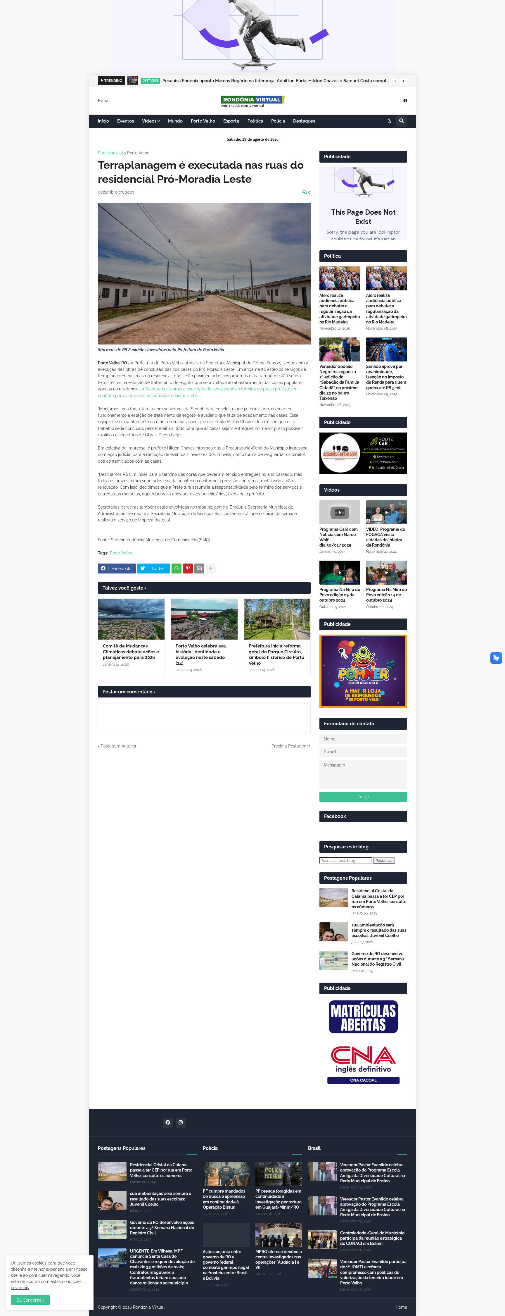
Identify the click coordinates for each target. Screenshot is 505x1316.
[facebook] (405, 100)
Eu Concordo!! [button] (30, 1300)
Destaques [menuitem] (304, 121)
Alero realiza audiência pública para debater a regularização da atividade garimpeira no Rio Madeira (339, 308)
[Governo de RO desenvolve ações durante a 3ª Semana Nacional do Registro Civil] (333, 960)
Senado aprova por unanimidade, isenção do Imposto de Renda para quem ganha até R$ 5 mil (386, 377)
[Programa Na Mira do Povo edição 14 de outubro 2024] (386, 573)
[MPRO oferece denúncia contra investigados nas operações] (278, 1235)
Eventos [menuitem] (125, 121)
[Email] (199, 568)
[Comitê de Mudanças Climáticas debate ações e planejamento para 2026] (131, 619)
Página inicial (110, 153)
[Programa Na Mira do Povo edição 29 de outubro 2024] (339, 573)
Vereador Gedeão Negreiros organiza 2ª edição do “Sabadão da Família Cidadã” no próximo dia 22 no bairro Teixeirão (339, 382)
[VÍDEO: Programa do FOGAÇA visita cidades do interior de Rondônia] (386, 512)
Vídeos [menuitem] (149, 121)
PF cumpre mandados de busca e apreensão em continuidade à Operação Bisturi (224, 1199)
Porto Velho (138, 153)
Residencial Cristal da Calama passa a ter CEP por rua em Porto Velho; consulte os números (379, 898)
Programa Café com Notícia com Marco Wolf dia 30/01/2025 (338, 537)
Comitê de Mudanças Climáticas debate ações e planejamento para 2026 (131, 651)
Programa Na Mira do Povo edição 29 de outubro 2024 (339, 594)
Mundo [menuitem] (175, 121)
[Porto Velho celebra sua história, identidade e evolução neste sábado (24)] (204, 619)
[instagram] (181, 1123)
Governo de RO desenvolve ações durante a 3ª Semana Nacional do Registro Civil (378, 959)
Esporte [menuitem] (231, 121)
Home (103, 100)
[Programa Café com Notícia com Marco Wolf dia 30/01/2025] (339, 512)
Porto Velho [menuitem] (203, 121)
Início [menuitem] (103, 121)
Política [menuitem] (255, 121)
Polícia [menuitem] (278, 121)
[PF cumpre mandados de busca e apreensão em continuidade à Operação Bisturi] (226, 1174)
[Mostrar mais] (211, 568)
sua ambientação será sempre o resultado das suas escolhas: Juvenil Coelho (379, 930)
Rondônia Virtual (149, 1307)
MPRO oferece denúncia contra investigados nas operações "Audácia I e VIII (278, 1259)
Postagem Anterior (118, 746)
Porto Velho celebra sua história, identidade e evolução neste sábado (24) (201, 654)
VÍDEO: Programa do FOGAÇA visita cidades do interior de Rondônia (385, 537)
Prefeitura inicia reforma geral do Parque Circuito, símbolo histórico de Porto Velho (276, 654)
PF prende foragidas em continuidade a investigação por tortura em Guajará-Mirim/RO (278, 1199)
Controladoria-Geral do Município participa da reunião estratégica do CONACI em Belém (372, 1238)
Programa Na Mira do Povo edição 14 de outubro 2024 (386, 594)
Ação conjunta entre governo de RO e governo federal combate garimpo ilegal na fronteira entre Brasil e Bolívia (226, 1265)
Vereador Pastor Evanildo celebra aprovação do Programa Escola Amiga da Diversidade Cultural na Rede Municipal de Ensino (372, 1172)
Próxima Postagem (289, 746)
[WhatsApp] (176, 568)
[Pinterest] (188, 568)
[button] (395, 81)
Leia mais (20, 1287)
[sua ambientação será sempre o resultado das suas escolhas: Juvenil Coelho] (333, 931)
